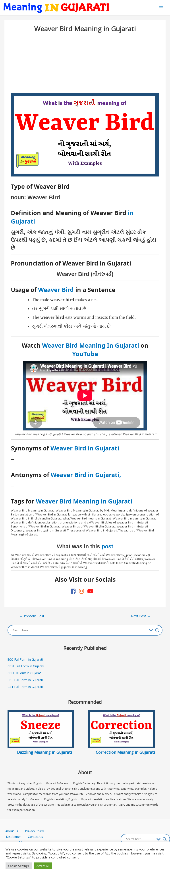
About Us (15, 831)
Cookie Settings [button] (18, 866)
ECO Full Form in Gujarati (25, 659)
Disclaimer (13, 836)
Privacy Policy (34, 831)
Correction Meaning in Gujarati (125, 752)
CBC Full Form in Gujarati (25, 680)
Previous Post (32, 616)
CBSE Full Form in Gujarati (26, 666)
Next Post (140, 616)
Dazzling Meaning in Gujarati (44, 752)
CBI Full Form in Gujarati (24, 673)
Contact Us (35, 836)
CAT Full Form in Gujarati (25, 687)
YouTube (85, 354)
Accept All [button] (43, 866)
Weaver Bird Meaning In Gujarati (90, 345)
